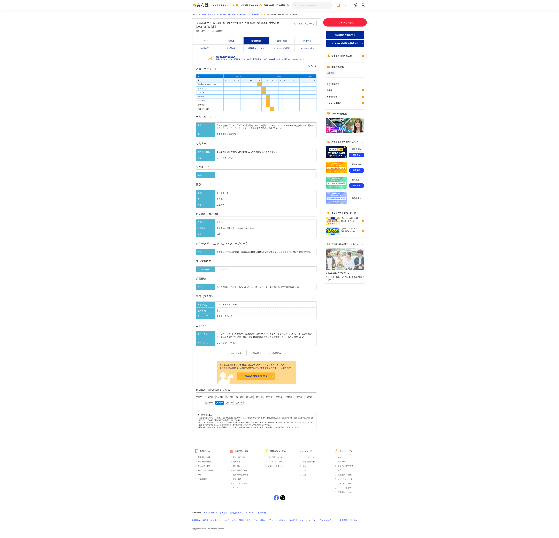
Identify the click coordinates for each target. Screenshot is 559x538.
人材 (339, 457)
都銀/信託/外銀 (239, 457)
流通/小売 (342, 462)
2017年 (219, 397)
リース (235, 488)
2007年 (209, 402)
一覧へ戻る (311, 65)
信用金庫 (236, 466)
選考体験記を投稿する (345, 34)
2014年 (249, 397)
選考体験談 (256, 40)
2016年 (229, 397)
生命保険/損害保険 (240, 475)
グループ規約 (259, 520)
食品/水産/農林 (204, 466)
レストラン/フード (345, 479)
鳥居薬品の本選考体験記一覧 (250, 14)
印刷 (199, 475)
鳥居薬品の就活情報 (227, 14)
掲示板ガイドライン (211, 520)
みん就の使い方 (210, 512)
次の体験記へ (275, 353)
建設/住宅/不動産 (345, 475)
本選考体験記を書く (256, 376)
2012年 (269, 397)
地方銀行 (236, 462)
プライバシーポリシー (277, 520)
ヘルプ (226, 520)
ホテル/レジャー (344, 483)
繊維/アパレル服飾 (205, 470)
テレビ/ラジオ (308, 457)
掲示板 (231, 40)
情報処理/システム (275, 457)
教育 (339, 470)
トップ (194, 14)
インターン (250, 512)
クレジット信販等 (240, 483)
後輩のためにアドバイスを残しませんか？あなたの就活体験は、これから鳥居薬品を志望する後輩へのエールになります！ (260, 58)
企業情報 (343, 520)
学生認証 (223, 512)
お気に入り (306, 23)
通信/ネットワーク (275, 466)
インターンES (307, 48)
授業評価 (262, 512)
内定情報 (307, 40)
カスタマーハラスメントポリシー (322, 520)
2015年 (239, 397)
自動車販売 (202, 479)
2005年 (229, 402)
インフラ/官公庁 (344, 488)
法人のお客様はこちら (241, 520)
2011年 (279, 397)
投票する (356, 155)
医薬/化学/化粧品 (208, 14)
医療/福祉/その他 (345, 492)
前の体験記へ (237, 353)
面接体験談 (282, 40)
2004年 (239, 402)
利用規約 (196, 520)
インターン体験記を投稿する (345, 43)
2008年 (308, 397)
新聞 (304, 466)
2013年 (259, 397)
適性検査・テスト (256, 48)
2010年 (289, 397)
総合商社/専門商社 (240, 470)
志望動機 (231, 48)
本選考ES (205, 48)
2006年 (219, 402)
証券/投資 (237, 479)
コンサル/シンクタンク (277, 462)
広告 (304, 475)
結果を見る (356, 149)
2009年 (299, 397)
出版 (304, 470)
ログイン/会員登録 (345, 22)
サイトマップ (355, 520)
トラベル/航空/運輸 (345, 466)
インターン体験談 (282, 48)
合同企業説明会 (236, 512)
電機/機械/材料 (204, 457)
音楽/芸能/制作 (309, 462)
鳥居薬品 (330, 73)
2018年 (209, 397)
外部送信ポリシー (297, 520)
